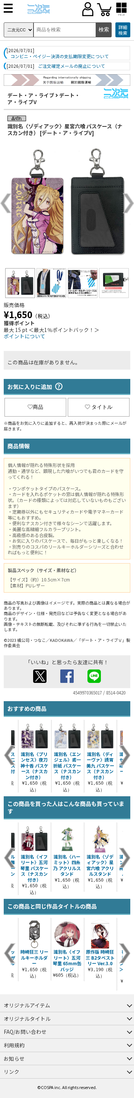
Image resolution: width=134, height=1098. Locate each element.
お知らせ (14, 1058)
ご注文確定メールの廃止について (71, 66)
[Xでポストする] (40, 680)
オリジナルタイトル (27, 1018)
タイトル (102, 407)
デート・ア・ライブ (30, 95)
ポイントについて (24, 336)
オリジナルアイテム (27, 1005)
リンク (11, 1071)
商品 (38, 407)
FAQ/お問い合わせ (25, 1031)
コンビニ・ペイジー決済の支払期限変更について (59, 56)
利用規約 (14, 1045)
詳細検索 (122, 30)
